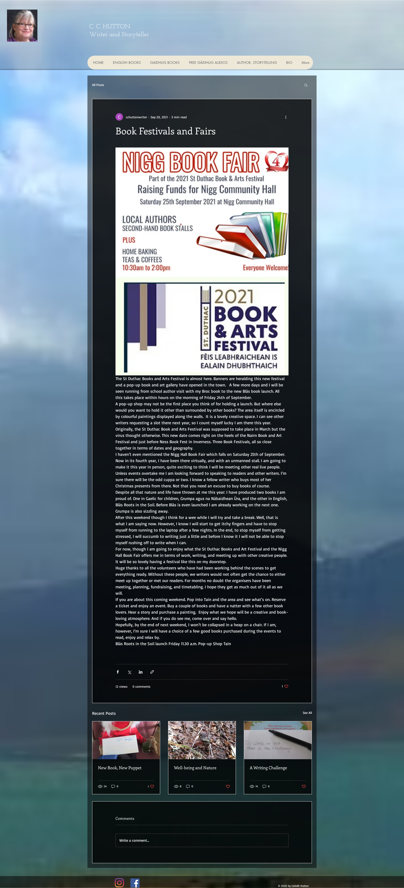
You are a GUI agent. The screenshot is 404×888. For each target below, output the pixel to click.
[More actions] (286, 117)
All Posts (98, 85)
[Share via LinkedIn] (140, 672)
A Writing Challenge (268, 767)
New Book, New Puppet (119, 767)
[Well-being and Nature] (202, 740)
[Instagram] (119, 882)
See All (307, 713)
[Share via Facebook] (117, 672)
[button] (306, 85)
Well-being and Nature (195, 767)
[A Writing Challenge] (278, 740)
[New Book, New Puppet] (126, 740)
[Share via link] (152, 672)
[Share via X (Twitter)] (129, 672)
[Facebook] (135, 883)
